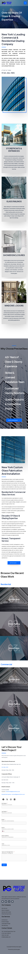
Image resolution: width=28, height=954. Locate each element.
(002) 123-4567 (5, 935)
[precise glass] (6, 3)
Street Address (5, 835)
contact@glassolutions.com (18, 794)
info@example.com (6, 937)
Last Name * (5, 811)
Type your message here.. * (8, 852)
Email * (3, 819)
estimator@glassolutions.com (13, 791)
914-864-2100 (5, 767)
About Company (5, 910)
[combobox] (3, 831)
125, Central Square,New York (8, 931)
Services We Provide (6, 912)
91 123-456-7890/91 (6, 933)
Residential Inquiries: (7, 794)
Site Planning (5, 925)
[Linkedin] (12, 901)
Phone (3, 827)
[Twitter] (6, 901)
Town (3, 843)
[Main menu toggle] (25, 3)
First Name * (5, 803)
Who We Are (4, 908)
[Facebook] (3, 901)
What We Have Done (6, 914)
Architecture (4, 919)
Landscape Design (6, 923)
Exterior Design (5, 921)
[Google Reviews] (9, 901)
